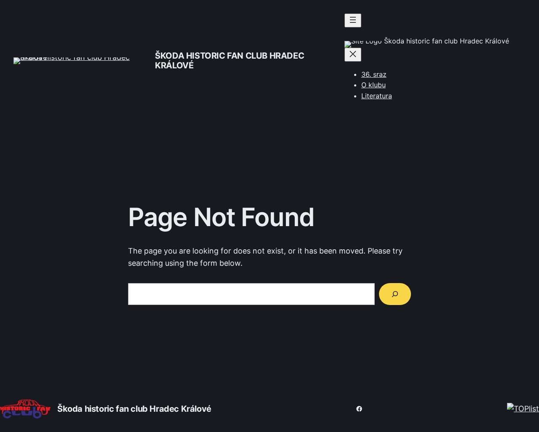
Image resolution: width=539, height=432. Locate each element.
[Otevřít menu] (352, 20)
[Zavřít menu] (352, 55)
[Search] (395, 294)
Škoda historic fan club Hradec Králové (229, 60)
